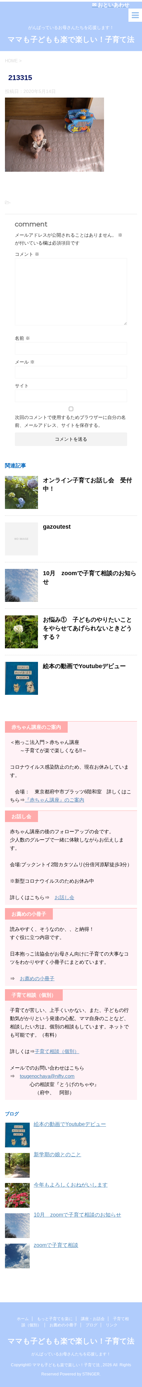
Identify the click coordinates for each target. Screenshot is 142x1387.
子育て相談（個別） (57, 1051)
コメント (27, 254)
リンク (112, 1325)
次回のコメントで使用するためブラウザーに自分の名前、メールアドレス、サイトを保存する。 (70, 421)
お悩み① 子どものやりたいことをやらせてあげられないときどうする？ (87, 628)
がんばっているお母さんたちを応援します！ (73, 1354)
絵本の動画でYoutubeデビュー (84, 666)
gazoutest (57, 526)
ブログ (91, 1325)
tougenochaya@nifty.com (47, 1076)
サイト (22, 385)
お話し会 (64, 897)
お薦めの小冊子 (37, 978)
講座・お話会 (93, 1318)
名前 (22, 338)
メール (25, 362)
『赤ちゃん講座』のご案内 (54, 800)
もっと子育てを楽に (55, 1318)
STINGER (91, 1374)
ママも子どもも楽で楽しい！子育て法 (71, 39)
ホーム (23, 1318)
